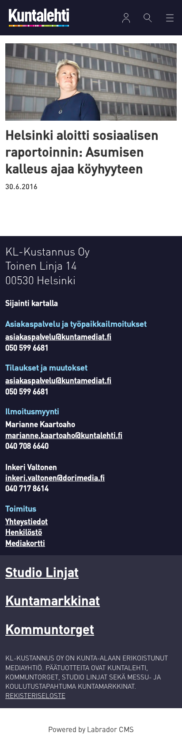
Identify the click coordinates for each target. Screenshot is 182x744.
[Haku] (147, 17)
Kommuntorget (49, 629)
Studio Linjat (42, 572)
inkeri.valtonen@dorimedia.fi (55, 477)
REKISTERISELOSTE (35, 695)
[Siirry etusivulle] (39, 17)
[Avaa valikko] (126, 18)
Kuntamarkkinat (52, 600)
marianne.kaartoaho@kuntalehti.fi (63, 435)
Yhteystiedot (26, 521)
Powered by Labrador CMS (91, 729)
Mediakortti (25, 543)
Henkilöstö (23, 532)
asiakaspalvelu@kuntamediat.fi (58, 336)
